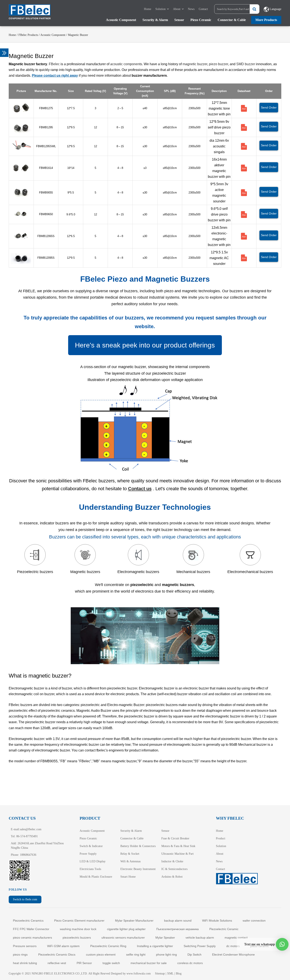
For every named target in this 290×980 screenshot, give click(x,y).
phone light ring (166, 954)
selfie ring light (135, 954)
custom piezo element (100, 954)
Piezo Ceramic (200, 20)
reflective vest (57, 963)
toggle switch (111, 963)
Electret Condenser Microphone (233, 954)
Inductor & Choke (172, 861)
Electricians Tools (90, 869)
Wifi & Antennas (130, 861)
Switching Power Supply (200, 946)
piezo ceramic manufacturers (32, 937)
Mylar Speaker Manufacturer (134, 920)
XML (170, 973)
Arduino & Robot (172, 876)
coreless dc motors (190, 963)
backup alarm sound (177, 920)
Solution (160, 9)
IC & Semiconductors (174, 869)
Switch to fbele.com (25, 899)
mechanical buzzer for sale (149, 963)
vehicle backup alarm (200, 937)
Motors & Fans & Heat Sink (178, 846)
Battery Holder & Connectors (138, 846)
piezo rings (20, 954)
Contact (203, 9)
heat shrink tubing (25, 963)
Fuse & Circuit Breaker (175, 838)
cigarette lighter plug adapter (126, 929)
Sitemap (160, 973)
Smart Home (128, 876)
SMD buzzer (245, 64)
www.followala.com (139, 973)
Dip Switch (194, 954)
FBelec (54, 64)
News (191, 9)
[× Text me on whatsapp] (282, 944)
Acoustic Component (121, 20)
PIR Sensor (84, 963)
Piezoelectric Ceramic (223, 929)
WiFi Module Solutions (217, 920)
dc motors (233, 946)
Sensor (179, 20)
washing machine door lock (78, 929)
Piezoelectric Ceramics (28, 920)
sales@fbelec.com (30, 829)
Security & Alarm (155, 20)
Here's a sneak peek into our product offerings (145, 345)
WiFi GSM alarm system (63, 946)
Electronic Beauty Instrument (138, 869)
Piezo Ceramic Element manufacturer (79, 920)
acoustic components (126, 64)
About (176, 9)
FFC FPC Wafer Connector (31, 929)
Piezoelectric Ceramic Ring (108, 946)
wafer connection (254, 920)
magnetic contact (236, 937)
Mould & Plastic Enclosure (96, 876)
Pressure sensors (25, 946)
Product (220, 838)
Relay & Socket (129, 853)
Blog (179, 973)
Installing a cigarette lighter (155, 946)
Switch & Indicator (91, 846)
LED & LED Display (93, 861)
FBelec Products (28, 35)
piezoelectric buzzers (77, 937)
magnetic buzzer (195, 64)
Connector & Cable (232, 20)
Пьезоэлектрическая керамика (177, 929)
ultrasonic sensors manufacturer (123, 937)
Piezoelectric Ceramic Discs (56, 954)
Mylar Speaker (165, 937)
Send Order (269, 107)
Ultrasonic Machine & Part (177, 853)
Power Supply (88, 853)
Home (147, 9)
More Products (266, 20)
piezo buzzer (218, 64)
